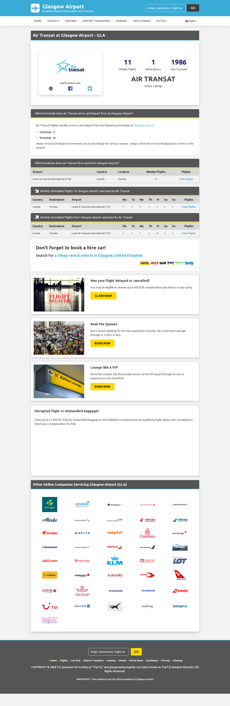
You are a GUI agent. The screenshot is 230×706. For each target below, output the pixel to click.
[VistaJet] (114, 605)
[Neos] (147, 574)
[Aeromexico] (114, 504)
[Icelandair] (147, 546)
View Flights (186, 179)
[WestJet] (180, 606)
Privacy (165, 660)
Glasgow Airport (68, 8)
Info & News (142, 20)
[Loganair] (147, 560)
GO (193, 7)
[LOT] (180, 560)
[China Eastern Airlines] (147, 519)
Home (37, 20)
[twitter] (90, 88)
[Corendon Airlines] (49, 532)
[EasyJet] (114, 532)
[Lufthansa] (49, 574)
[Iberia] (114, 546)
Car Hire (70, 20)
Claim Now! (103, 295)
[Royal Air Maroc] (82, 590)
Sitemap (178, 660)
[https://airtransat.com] (51, 88)
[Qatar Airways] (49, 590)
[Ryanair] (114, 590)
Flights (53, 20)
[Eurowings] (180, 532)
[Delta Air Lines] (82, 532)
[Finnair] (49, 546)
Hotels (161, 20)
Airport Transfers (96, 20)
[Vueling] (147, 605)
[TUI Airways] (49, 605)
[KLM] (114, 560)
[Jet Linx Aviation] (180, 546)
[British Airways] (114, 519)
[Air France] (180, 504)
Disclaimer (152, 660)
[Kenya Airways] (82, 560)
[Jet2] (49, 560)
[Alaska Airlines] (49, 519)
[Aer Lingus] (49, 504)
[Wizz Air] (49, 619)
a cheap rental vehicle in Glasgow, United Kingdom (99, 255)
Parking (121, 20)
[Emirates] (147, 532)
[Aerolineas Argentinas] (82, 504)
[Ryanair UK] (147, 590)
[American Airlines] (82, 519)
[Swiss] (180, 590)
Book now (102, 343)
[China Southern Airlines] (180, 519)
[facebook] (70, 88)
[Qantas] (180, 574)
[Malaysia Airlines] (82, 574)
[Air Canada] (147, 504)
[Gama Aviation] (82, 546)
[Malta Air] (114, 574)
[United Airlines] (82, 605)
